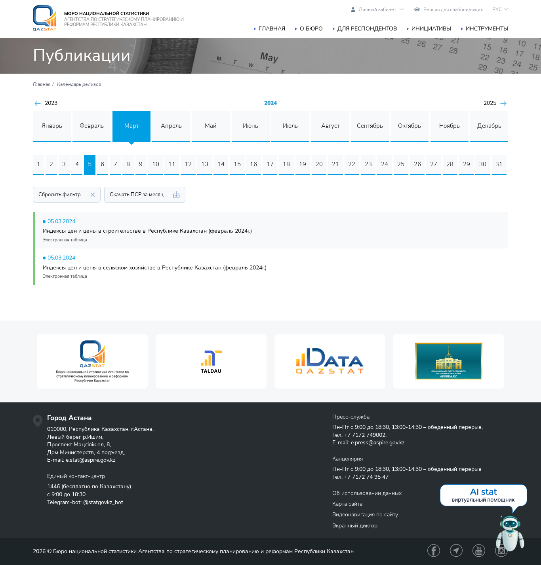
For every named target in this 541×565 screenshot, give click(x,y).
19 (302, 164)
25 (400, 164)
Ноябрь (449, 126)
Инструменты (487, 28)
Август (330, 126)
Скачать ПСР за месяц (137, 194)
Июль (290, 126)
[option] (92, 361)
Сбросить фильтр (59, 194)
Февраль (92, 126)
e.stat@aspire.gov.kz (90, 460)
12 (188, 164)
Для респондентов (367, 28)
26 (417, 164)
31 (499, 164)
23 (368, 164)
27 (433, 164)
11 (171, 164)
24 (384, 164)
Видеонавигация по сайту (365, 514)
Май (211, 126)
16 (253, 164)
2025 (490, 103)
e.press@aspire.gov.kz (377, 442)
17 (270, 164)
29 (466, 164)
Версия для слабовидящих (453, 9)
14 (221, 164)
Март (131, 126)
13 (204, 164)
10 (155, 164)
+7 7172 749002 (364, 435)
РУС (497, 9)
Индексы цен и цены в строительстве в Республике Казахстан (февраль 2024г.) (147, 231)
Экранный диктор (354, 525)
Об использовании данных (367, 493)
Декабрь (489, 126)
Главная (272, 28)
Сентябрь (370, 126)
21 (335, 164)
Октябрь (409, 126)
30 (482, 164)
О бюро (311, 28)
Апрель (171, 126)
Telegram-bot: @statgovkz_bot (85, 502)
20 (319, 164)
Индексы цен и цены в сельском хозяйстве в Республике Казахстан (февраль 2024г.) (155, 267)
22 (351, 164)
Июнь (250, 126)
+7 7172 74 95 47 (366, 477)
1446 (53, 486)
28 (449, 164)
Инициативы (431, 28)
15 (237, 164)
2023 (51, 103)
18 (286, 164)
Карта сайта (347, 504)
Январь (52, 126)
